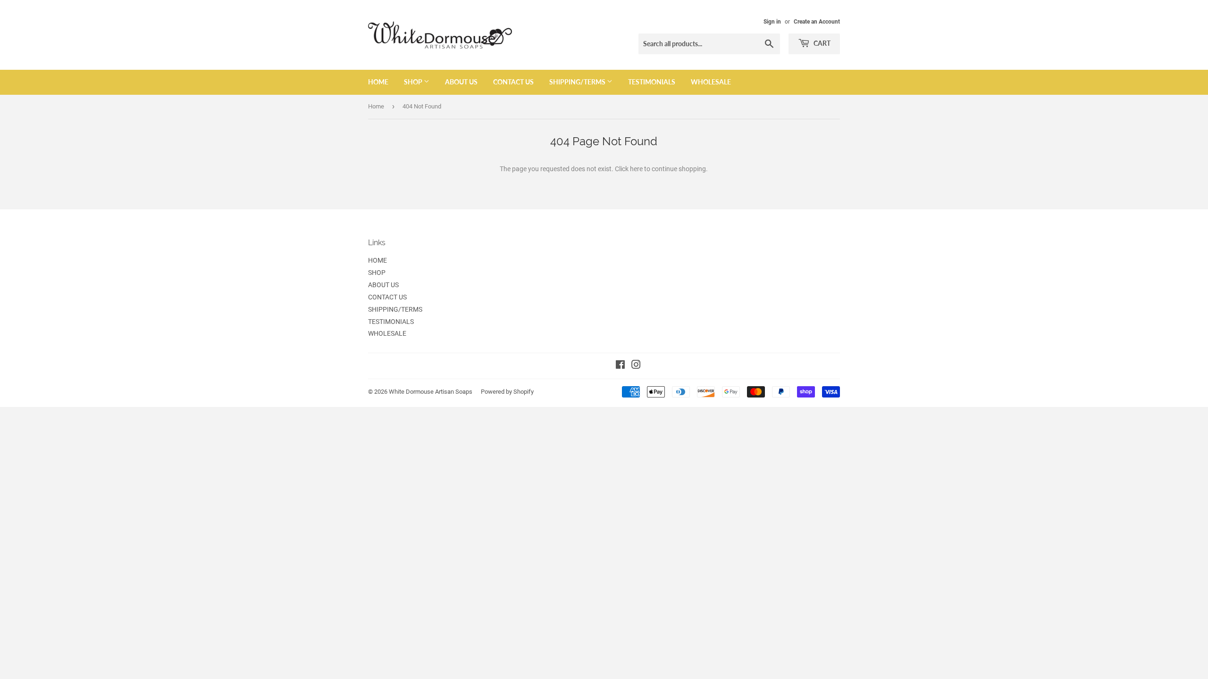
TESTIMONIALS (651, 82)
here (636, 169)
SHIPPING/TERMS (578, 82)
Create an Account (817, 21)
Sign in (772, 21)
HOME (378, 82)
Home (376, 106)
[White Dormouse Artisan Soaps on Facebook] (620, 366)
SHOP (414, 82)
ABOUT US (461, 82)
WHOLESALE (711, 82)
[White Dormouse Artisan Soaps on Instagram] (636, 366)
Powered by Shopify (507, 391)
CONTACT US (513, 82)
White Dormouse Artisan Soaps (430, 391)
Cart (821, 43)
